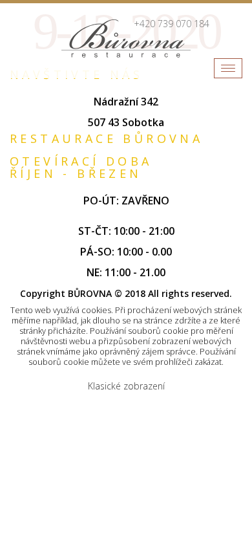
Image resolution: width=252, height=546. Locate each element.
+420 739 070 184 (171, 23)
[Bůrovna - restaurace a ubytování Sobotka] (126, 38)
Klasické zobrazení (126, 386)
